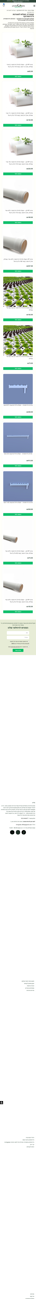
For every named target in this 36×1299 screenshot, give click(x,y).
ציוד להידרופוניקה (22, 10)
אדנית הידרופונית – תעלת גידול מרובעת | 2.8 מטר (18, 454)
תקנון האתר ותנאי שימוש (28, 981)
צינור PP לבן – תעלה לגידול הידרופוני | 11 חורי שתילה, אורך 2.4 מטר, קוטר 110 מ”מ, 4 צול (19, 114)
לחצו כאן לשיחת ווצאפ (29, 821)
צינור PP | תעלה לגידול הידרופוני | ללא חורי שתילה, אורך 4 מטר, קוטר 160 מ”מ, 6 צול (18, 260)
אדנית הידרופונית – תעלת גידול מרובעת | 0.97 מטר (18, 405)
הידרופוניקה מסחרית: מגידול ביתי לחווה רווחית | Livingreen (19, 1142)
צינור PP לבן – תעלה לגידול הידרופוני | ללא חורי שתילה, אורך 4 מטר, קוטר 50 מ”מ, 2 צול (19, 552)
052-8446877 (24, 818)
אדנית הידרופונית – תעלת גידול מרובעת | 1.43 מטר (18, 502)
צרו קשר (32, 1296)
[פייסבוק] (24, 832)
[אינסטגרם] (18, 832)
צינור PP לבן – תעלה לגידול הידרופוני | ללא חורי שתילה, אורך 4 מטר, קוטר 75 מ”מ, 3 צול (19, 601)
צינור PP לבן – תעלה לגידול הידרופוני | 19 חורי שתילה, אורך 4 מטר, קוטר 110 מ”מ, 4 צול (19, 163)
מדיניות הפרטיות (15, 647)
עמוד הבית (31, 10)
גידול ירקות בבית (30, 1137)
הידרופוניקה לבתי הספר (28, 1140)
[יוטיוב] (12, 832)
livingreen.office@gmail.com (24, 825)
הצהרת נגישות (30, 986)
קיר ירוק (32, 1144)
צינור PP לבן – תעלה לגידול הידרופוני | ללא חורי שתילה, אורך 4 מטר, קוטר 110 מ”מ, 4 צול (19, 211)
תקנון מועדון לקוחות (29, 983)
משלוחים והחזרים (29, 988)
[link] (34, 6)
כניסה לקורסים (30, 1147)
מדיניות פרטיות (30, 990)
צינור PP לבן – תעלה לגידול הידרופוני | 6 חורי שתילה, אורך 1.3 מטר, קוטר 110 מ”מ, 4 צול (20, 66)
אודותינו (32, 1294)
